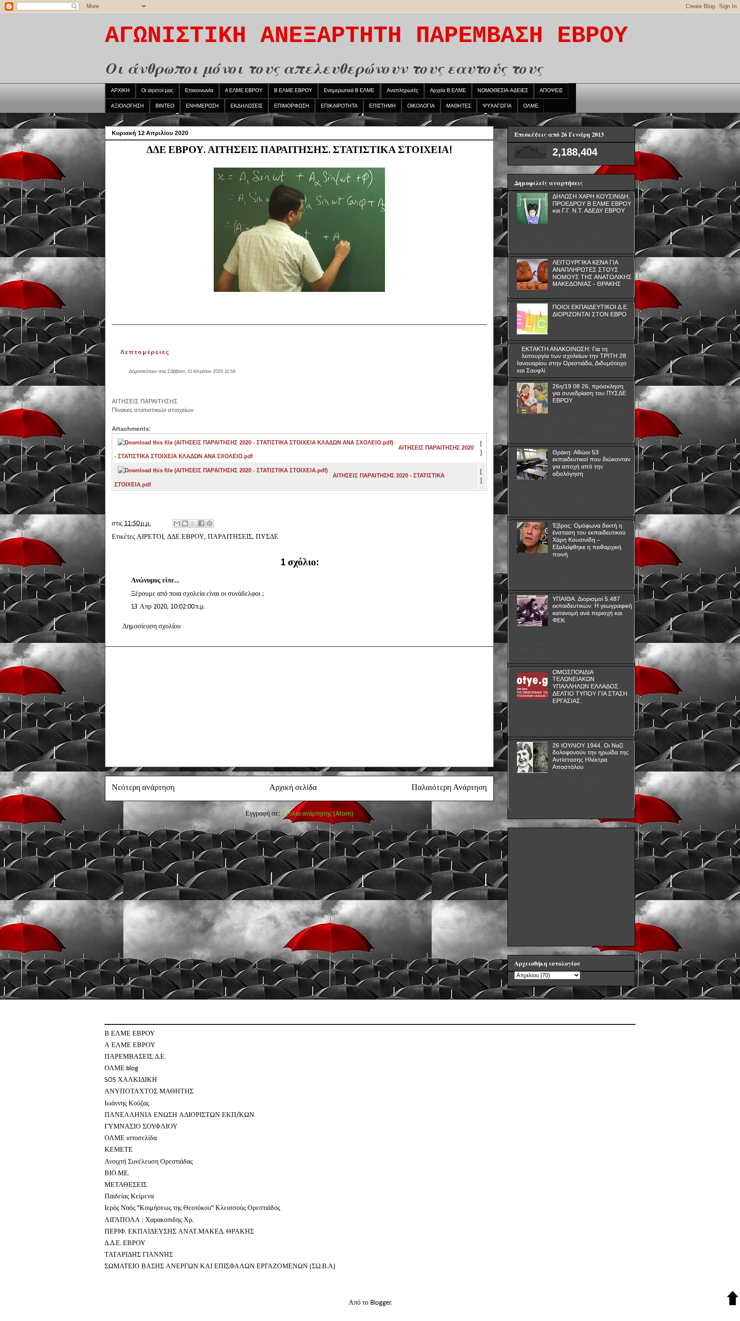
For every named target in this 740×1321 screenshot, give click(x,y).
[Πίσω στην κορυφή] (732, 1299)
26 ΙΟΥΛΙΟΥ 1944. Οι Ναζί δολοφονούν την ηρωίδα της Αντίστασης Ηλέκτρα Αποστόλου (590, 756)
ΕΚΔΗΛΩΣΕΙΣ (246, 106)
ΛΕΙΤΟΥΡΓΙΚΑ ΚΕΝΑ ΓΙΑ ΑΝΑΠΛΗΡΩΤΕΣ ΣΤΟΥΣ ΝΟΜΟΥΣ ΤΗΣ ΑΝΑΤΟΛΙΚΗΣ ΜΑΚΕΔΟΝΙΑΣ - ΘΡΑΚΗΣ (592, 273)
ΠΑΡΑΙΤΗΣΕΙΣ (230, 537)
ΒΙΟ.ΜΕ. (116, 1173)
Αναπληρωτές (402, 90)
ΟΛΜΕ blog (121, 1068)
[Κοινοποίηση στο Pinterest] (209, 523)
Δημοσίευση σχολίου (151, 626)
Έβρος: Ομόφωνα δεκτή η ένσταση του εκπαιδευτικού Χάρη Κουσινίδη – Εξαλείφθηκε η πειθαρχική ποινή (589, 540)
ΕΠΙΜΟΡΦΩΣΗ (291, 106)
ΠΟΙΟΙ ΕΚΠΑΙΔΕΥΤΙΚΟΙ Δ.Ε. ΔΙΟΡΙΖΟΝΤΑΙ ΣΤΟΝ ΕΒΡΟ (590, 310)
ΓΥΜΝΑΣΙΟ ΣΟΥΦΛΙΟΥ (141, 1126)
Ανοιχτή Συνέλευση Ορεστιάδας (148, 1162)
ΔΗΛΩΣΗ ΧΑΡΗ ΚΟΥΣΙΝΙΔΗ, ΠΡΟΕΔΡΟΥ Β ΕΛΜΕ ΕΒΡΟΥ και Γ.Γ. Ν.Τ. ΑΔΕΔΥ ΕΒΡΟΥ (591, 203)
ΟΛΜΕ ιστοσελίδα (130, 1138)
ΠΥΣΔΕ (267, 537)
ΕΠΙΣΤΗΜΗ (382, 106)
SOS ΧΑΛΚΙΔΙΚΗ (130, 1080)
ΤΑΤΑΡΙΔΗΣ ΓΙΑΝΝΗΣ (138, 1255)
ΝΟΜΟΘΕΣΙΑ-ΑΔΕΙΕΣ (502, 90)
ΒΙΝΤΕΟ (164, 106)
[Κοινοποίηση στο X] (193, 523)
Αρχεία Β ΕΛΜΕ (448, 90)
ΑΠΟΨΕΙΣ (551, 90)
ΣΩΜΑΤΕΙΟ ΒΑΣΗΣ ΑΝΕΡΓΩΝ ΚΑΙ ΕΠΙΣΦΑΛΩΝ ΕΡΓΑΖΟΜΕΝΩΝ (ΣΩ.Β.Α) (219, 1266)
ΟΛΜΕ (530, 106)
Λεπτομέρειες (145, 351)
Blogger (380, 1303)
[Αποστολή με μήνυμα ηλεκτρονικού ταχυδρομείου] (177, 523)
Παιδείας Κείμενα (129, 1196)
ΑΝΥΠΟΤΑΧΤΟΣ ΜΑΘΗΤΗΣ (149, 1091)
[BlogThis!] (185, 523)
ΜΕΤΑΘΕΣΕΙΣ (125, 1185)
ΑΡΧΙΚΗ (120, 90)
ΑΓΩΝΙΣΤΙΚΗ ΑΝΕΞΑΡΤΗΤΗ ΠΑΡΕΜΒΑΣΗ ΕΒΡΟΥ (366, 35)
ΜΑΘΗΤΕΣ (458, 106)
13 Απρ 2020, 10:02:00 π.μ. (168, 606)
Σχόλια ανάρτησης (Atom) (317, 814)
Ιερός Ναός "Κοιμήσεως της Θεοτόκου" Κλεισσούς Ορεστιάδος (192, 1208)
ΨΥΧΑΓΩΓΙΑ (497, 106)
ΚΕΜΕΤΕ (118, 1150)
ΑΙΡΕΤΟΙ (150, 537)
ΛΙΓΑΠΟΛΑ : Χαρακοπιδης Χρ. (149, 1220)
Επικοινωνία (199, 90)
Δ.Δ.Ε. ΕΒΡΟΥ (125, 1243)
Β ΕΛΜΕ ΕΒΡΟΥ (293, 90)
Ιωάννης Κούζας (126, 1103)
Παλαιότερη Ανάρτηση (449, 788)
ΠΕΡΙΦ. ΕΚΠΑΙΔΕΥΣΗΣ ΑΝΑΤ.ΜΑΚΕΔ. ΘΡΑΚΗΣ (179, 1231)
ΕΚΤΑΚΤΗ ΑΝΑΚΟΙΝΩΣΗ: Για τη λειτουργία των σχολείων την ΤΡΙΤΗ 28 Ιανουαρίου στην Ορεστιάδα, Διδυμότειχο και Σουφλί (572, 359)
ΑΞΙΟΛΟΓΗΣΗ (127, 106)
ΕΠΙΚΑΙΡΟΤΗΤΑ (339, 106)
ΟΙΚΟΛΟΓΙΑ (421, 106)
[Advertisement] (299, 706)
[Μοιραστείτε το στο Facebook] (201, 523)
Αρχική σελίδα (293, 788)
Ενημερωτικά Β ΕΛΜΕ (349, 90)
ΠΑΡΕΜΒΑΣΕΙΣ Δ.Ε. (135, 1057)
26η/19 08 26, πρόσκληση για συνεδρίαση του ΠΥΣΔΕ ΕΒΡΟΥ (589, 393)
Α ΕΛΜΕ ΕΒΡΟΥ (244, 90)
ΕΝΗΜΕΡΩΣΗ (202, 106)
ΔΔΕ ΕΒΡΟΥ (185, 537)
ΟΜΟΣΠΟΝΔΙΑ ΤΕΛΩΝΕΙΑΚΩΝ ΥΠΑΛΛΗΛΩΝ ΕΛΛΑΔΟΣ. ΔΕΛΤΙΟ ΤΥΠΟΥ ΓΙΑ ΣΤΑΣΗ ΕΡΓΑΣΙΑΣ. (589, 686)
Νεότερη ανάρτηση (143, 788)
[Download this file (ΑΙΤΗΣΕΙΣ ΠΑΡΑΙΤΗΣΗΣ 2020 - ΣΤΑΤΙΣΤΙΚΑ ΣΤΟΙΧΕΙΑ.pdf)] (223, 475)
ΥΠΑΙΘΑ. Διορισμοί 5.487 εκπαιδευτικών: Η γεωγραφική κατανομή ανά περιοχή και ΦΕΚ (592, 609)
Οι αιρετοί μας (157, 90)
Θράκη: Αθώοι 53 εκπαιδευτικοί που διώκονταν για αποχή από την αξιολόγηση (591, 463)
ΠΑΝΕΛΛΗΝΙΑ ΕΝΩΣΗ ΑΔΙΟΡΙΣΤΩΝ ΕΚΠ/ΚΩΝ (179, 1115)
